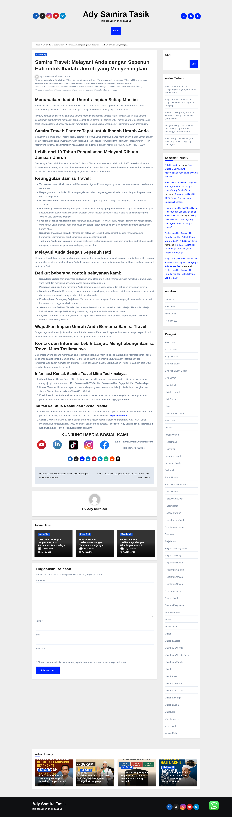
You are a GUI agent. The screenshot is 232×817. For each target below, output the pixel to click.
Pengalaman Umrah (175, 520)
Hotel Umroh (171, 420)
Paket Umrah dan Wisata (177, 484)
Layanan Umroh (173, 463)
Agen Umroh (171, 342)
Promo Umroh (172, 598)
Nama (39, 621)
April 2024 (170, 306)
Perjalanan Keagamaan (176, 548)
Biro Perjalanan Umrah (176, 371)
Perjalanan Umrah (174, 577)
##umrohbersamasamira (82, 90)
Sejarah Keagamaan (175, 605)
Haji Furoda (171, 399)
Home (116, 30)
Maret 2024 (170, 314)
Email (39, 635)
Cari (168, 54)
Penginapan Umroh (174, 527)
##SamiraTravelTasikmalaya (47, 86)
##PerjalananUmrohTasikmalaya (109, 80)
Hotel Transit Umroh (175, 413)
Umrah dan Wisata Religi (177, 655)
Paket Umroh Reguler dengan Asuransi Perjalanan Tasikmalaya (51, 542)
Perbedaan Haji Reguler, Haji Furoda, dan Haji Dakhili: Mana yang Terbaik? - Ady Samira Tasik (181, 237)
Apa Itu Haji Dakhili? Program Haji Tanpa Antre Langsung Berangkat (179, 141)
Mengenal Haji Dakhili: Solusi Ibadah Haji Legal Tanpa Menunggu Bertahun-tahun (179, 128)
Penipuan (170, 534)
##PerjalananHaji (87, 80)
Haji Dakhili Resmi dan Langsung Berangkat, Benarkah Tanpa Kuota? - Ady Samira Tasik (181, 187)
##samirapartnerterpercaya (46, 83)
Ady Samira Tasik (116, 14)
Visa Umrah (171, 726)
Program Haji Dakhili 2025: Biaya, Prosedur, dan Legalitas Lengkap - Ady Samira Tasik (181, 212)
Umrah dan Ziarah (174, 662)
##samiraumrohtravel (117, 86)
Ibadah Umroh (172, 435)
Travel (168, 619)
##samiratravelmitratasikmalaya (121, 83)
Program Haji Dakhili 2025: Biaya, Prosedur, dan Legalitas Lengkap (180, 102)
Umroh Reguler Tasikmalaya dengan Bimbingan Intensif (132, 542)
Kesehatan (170, 449)
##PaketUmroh (72, 80)
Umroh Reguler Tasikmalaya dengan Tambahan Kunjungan (91, 542)
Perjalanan (170, 541)
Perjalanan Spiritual (174, 570)
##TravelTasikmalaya (44, 90)
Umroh (168, 669)
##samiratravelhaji (98, 83)
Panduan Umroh (173, 513)
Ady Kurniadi (48, 76)
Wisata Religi (171, 733)
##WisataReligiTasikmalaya (105, 90)
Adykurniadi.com (118, 415)
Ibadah (168, 428)
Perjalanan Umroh (174, 584)
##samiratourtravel (67, 83)
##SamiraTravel (83, 83)
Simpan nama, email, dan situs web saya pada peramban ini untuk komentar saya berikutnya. (82, 662)
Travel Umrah (171, 627)
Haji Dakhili (170, 385)
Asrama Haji (171, 349)
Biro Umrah (170, 378)
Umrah (168, 634)
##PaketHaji (60, 80)
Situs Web (40, 648)
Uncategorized (172, 719)
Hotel (167, 406)
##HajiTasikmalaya (46, 80)
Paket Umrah (171, 477)
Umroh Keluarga (173, 698)
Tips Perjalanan (172, 612)
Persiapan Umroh (173, 591)
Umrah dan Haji (172, 641)
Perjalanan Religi (173, 555)
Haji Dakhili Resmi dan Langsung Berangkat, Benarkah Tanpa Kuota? (180, 89)
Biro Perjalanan (172, 364)
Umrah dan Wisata (174, 648)
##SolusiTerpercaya (135, 86)
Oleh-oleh (170, 470)
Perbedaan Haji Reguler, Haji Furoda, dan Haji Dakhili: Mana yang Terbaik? (180, 115)
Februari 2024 (172, 321)
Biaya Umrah (171, 356)
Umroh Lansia (172, 705)
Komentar (41, 580)
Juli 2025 (169, 299)
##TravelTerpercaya (62, 90)
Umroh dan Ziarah (174, 690)
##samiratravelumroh (69, 86)
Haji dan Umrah (172, 392)
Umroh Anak (171, 676)
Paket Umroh (171, 491)
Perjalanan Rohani (174, 563)
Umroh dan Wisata (174, 683)
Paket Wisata (171, 506)
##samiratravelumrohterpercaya (92, 86)
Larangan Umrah (173, 456)
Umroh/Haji (41, 55)
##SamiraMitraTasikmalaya (135, 80)
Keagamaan (171, 442)
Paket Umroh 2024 (174, 499)
